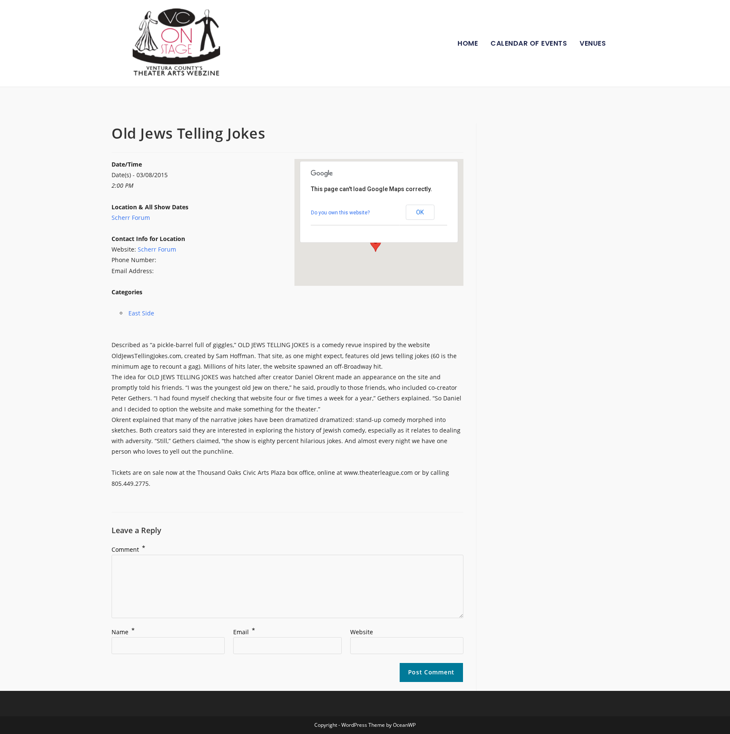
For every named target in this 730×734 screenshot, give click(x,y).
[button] (375, 244)
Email (244, 632)
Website (361, 632)
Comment (128, 549)
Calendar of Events (528, 43)
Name (123, 632)
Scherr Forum (131, 218)
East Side (141, 313)
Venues (593, 43)
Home (468, 43)
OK (420, 212)
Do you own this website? (340, 213)
